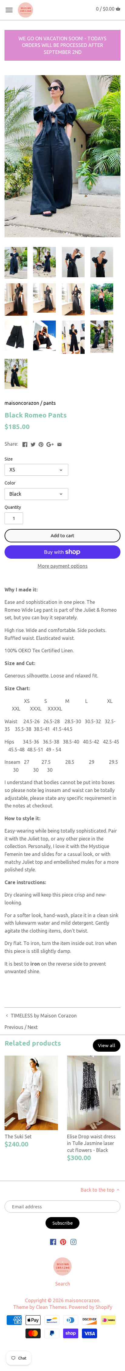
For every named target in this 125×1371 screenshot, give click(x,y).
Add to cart (62, 535)
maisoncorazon (22, 403)
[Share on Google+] (50, 443)
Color (10, 483)
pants (49, 403)
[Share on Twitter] (33, 443)
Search (62, 1283)
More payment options (63, 566)
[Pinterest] (63, 1241)
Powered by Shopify (90, 1307)
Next (33, 1027)
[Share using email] (59, 443)
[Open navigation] (9, 10)
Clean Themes (51, 1307)
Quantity (13, 507)
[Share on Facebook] (24, 443)
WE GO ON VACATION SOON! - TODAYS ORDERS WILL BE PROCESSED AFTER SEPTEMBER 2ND (62, 45)
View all (106, 1045)
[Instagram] (73, 1241)
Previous (14, 1027)
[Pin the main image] (41, 443)
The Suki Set (18, 1136)
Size (9, 459)
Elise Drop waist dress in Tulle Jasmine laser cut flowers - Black (91, 1143)
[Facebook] (53, 1241)
